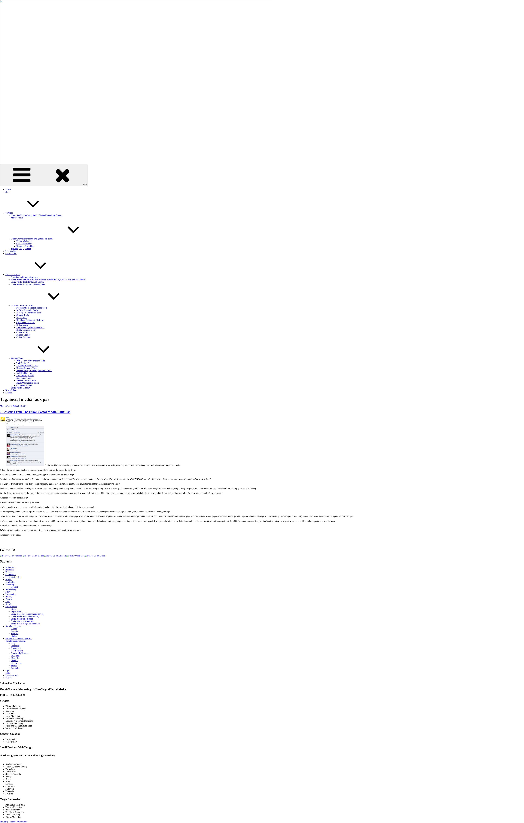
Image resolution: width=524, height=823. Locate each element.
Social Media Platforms (15, 641)
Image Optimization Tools (27, 383)
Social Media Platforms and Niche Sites (28, 284)
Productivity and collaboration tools (31, 308)
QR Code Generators (25, 322)
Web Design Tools (24, 363)
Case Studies (11, 253)
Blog (13, 643)
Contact (8, 393)
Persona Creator (23, 335)
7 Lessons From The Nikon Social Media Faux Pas (35, 412)
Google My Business (20, 653)
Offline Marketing (24, 243)
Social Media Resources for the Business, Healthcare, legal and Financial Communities (48, 279)
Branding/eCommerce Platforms (30, 320)
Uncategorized (11, 675)
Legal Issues (16, 611)
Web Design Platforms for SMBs (30, 361)
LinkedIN (15, 658)
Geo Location (17, 651)
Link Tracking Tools (25, 375)
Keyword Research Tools (27, 365)
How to (8, 579)
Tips (7, 670)
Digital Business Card (25, 330)
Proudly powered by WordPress (13, 822)
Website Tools (17, 358)
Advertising (10, 567)
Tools (7, 673)
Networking (10, 589)
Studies (14, 636)
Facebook (15, 646)
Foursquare (16, 648)
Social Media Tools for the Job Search (27, 282)
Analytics (9, 569)
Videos (8, 678)
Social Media (11, 606)
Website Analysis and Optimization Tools (34, 370)
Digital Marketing (24, 241)
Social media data (13, 626)
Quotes (8, 599)
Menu (85, 185)
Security (9, 604)
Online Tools (22, 332)
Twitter (14, 665)
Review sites (16, 663)
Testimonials (10, 251)
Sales (7, 601)
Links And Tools (12, 274)
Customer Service (13, 577)
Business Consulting (25, 246)
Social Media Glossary (20, 388)
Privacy (8, 597)
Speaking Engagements (21, 248)
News (8, 592)
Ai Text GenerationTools (27, 310)
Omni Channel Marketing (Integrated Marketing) (32, 239)
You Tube (15, 668)
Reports (14, 631)
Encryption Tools (23, 378)
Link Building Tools (25, 373)
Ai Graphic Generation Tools (28, 313)
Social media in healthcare (22, 621)
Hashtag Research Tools (26, 368)
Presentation (10, 594)
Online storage (22, 325)
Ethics (13, 609)
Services (9, 213)
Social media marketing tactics (18, 638)
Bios (7, 192)
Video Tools (21, 317)
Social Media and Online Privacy (25, 616)
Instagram (15, 655)
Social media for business (22, 619)
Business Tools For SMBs (22, 305)
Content (14, 587)
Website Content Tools (26, 380)
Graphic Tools (22, 315)
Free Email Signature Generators (30, 327)
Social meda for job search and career (27, 614)
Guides (14, 628)
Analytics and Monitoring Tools (24, 277)
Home (8, 189)
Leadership (10, 582)
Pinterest (14, 660)
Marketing (9, 584)
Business (9, 572)
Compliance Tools (24, 385)
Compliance (10, 574)
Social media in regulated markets (25, 624)
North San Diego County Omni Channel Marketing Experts (36, 215)
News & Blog (11, 390)
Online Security (23, 337)
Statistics (14, 633)
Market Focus (17, 218)
